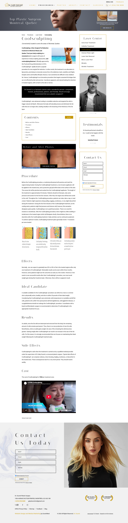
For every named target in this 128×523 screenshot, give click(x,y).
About (73, 5)
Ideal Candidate (29, 130)
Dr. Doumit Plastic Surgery (22, 495)
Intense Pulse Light (88, 53)
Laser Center (39, 35)
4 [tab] (94, 113)
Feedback (39, 509)
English (109, 2)
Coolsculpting (86, 49)
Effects (27, 127)
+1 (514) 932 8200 (116, 5)
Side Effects (28, 135)
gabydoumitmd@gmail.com (36, 501)
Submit (92, 186)
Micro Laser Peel (87, 59)
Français (120, 2)
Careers (98, 5)
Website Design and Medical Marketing (28, 513)
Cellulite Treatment (88, 46)
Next (74, 159)
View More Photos (49, 166)
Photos (61, 5)
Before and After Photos (31, 122)
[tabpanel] (93, 134)
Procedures (46, 5)
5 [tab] (95, 113)
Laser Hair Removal (88, 56)
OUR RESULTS (107, 27)
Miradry (84, 63)
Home (33, 5)
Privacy (94, 189)
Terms (98, 189)
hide (69, 117)
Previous (23, 159)
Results (27, 132)
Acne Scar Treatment (88, 42)
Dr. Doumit (77, 513)
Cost (26, 137)
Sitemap (31, 509)
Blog (46, 509)
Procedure (27, 125)
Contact (85, 5)
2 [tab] (91, 113)
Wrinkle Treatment (88, 66)
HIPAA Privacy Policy (21, 509)
